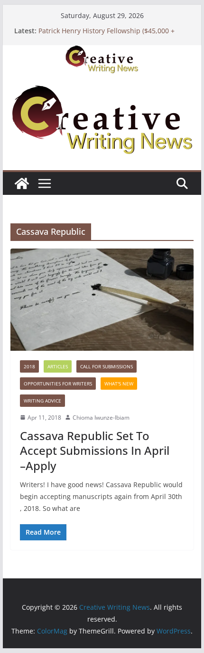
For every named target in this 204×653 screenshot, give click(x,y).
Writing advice (42, 400)
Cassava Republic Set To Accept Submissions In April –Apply (94, 450)
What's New (118, 383)
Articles (57, 366)
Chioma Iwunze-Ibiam (101, 417)
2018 (29, 366)
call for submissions (106, 366)
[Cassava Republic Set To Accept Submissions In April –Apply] (101, 299)
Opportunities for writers (58, 383)
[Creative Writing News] (102, 52)
